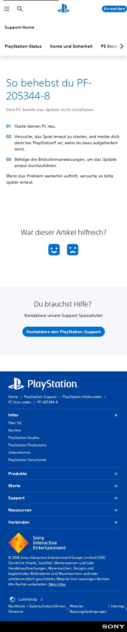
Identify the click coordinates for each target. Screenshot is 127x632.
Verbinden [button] (19, 522)
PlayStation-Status (23, 46)
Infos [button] (13, 415)
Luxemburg (28, 599)
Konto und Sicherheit (71, 46)
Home (13, 396)
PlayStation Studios (24, 437)
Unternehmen (19, 452)
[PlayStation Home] (63, 9)
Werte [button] (14, 485)
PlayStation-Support (40, 396)
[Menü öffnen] (6, 9)
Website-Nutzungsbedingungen (88, 609)
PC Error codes (19, 402)
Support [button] (16, 498)
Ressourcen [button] (20, 510)
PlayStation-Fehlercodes (82, 396)
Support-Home (19, 27)
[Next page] (121, 46)
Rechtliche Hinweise (16, 609)
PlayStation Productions (27, 444)
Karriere (14, 430)
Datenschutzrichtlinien (47, 606)
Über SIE (15, 422)
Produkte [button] (17, 473)
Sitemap (117, 606)
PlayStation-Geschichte (27, 459)
